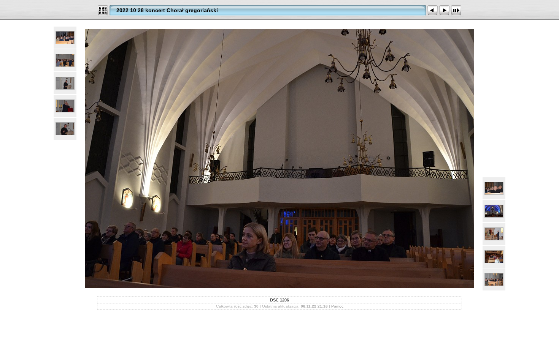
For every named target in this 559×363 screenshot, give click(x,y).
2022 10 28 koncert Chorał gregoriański (167, 10)
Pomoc (337, 306)
